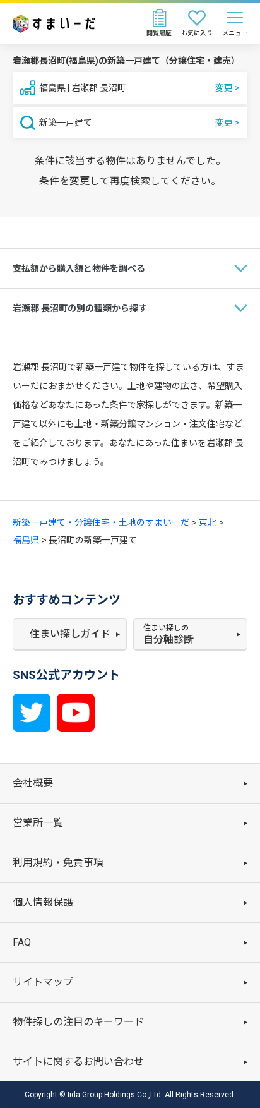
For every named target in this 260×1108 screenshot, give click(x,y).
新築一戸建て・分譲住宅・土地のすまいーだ (101, 522)
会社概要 (33, 783)
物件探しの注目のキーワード (78, 1022)
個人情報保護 (43, 902)
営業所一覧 (38, 823)
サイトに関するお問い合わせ (78, 1062)
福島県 (26, 540)
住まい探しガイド (70, 634)
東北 (207, 522)
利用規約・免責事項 (58, 863)
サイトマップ (43, 982)
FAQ (22, 942)
